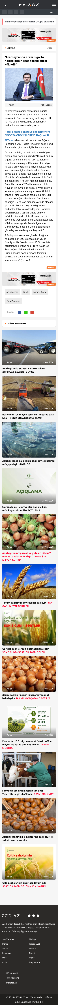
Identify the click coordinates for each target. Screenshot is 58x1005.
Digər (4, 957)
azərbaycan (12, 291)
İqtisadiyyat (34, 943)
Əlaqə (31, 957)
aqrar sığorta (40, 291)
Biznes (5, 943)
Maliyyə (32, 939)
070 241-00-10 (12, 973)
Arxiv (4, 962)
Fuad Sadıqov (13, 301)
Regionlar (6, 953)
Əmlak (32, 953)
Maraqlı (32, 948)
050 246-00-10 (12, 978)
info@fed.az (11, 982)
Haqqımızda (34, 962)
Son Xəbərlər (8, 939)
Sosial (5, 948)
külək (25, 291)
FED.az (9, 140)
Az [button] (52, 12)
